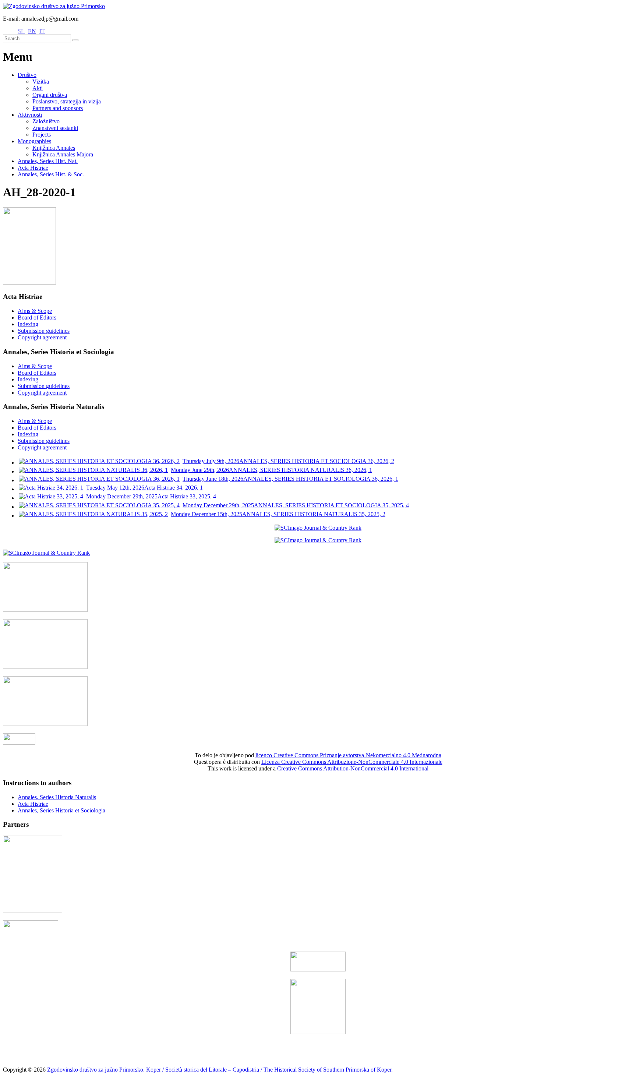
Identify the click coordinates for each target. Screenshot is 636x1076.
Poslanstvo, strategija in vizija (66, 101)
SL (21, 31)
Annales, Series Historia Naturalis (57, 797)
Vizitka (40, 81)
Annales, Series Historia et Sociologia (61, 810)
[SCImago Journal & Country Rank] (318, 528)
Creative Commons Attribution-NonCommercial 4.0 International (352, 768)
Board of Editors (37, 317)
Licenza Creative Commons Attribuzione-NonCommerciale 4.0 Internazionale (351, 762)
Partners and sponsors (57, 108)
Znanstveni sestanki (55, 128)
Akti (37, 88)
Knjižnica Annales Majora (62, 154)
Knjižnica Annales (53, 148)
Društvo (27, 75)
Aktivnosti (30, 115)
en (32, 31)
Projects (41, 134)
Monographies (34, 141)
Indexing (28, 324)
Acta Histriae (33, 168)
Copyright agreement (42, 337)
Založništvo (46, 121)
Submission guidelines (44, 331)
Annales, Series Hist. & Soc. (51, 174)
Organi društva (49, 95)
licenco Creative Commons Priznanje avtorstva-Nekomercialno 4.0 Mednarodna (348, 755)
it (42, 31)
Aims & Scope (35, 311)
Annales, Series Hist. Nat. (48, 161)
